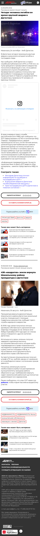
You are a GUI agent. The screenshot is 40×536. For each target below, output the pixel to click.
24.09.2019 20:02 (6, 8)
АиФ (16, 307)
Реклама (15, 464)
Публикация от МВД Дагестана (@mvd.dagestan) (18, 130)
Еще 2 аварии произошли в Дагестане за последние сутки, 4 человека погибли (21, 236)
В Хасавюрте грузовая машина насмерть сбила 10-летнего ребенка (21, 255)
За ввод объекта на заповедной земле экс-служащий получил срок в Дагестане (22, 443)
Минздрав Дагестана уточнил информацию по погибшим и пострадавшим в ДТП (16, 178)
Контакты (6, 464)
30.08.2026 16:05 (6, 266)
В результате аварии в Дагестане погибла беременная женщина (17, 183)
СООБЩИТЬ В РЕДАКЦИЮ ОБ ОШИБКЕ (16, 470)
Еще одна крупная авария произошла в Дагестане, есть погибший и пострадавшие (22, 230)
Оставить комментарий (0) (20, 203)
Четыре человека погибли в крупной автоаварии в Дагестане (20, 242)
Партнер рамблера (18, 526)
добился (4, 382)
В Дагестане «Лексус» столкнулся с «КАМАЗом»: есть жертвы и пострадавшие (22, 249)
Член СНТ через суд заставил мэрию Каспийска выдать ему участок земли (20, 430)
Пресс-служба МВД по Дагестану (13, 47)
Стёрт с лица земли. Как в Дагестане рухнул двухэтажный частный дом (22, 449)
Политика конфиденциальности (16, 467)
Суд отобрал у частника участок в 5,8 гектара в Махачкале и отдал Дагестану (23, 437)
